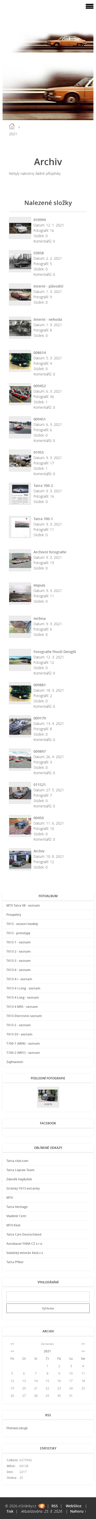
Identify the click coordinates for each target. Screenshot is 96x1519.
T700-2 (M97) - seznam (23, 1052)
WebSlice (73, 1505)
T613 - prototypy (18, 933)
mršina (40, 618)
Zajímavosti (14, 1062)
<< (12, 1344)
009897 (40, 751)
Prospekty (13, 914)
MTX (9, 1197)
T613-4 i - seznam (19, 979)
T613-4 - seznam (18, 970)
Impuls (39, 585)
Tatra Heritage (17, 1207)
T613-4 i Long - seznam (23, 988)
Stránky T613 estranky (23, 1188)
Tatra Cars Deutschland (23, 1234)
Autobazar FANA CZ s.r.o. (24, 1243)
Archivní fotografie (50, 552)
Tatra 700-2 (43, 485)
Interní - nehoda (48, 319)
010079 (48, 1104)
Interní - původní (48, 286)
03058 (39, 252)
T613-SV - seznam (19, 1034)
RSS (54, 1505)
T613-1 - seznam (18, 942)
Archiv (39, 851)
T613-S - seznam (18, 1025)
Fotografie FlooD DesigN (55, 651)
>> (83, 1344)
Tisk (9, 1511)
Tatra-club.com (17, 1161)
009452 (40, 385)
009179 (40, 718)
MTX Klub (13, 1225)
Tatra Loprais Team (20, 1170)
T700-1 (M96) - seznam (23, 1043)
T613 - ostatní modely (22, 924)
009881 (40, 684)
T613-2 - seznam (18, 951)
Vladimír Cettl (16, 1216)
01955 (39, 452)
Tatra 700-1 (43, 518)
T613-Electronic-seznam (24, 1016)
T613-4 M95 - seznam (22, 1006)
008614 (40, 352)
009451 (40, 419)
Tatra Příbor (15, 1262)
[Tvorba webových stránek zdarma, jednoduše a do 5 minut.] (41, 1506)
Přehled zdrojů (17, 1428)
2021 (47, 1351)
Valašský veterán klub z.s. (25, 1253)
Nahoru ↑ (78, 1511)
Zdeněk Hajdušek (19, 1179)
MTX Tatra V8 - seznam (23, 905)
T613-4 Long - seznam (22, 997)
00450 (39, 817)
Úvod (12, 126)
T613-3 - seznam (18, 960)
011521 (40, 784)
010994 (40, 219)
